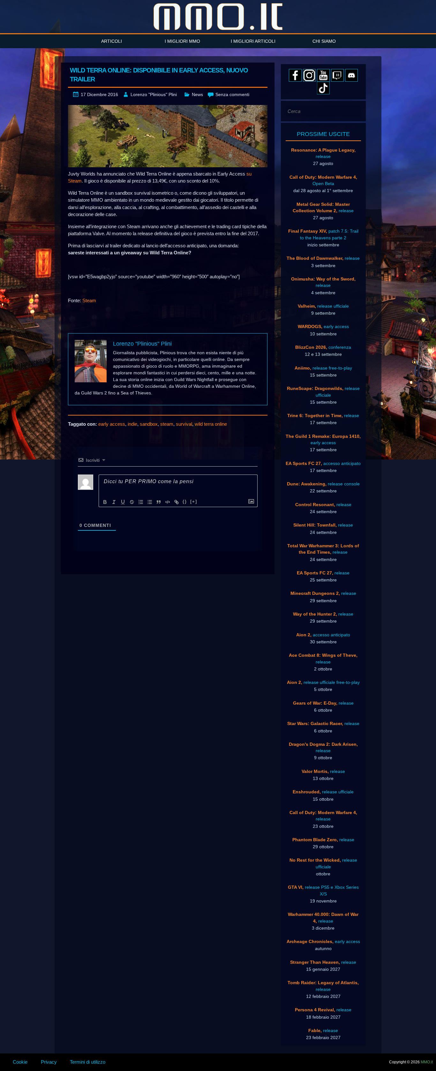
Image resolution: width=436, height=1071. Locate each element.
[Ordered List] (140, 502)
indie (132, 424)
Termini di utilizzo (87, 1062)
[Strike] (131, 502)
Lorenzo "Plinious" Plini (154, 94)
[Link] (176, 502)
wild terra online (211, 424)
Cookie (20, 1062)
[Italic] (113, 502)
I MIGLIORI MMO (182, 41)
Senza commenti (232, 94)
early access (111, 424)
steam (166, 424)
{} (185, 501)
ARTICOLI (111, 41)
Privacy (49, 1062)
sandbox (149, 424)
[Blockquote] (158, 502)
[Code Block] (167, 502)
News (197, 94)
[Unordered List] (149, 502)
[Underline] (122, 502)
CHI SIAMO (324, 41)
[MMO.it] (218, 16)
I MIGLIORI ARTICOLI (253, 41)
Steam (89, 300)
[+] (193, 501)
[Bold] (105, 502)
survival (184, 424)
